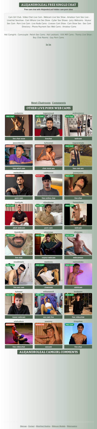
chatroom (48, 287)
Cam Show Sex (74, 23)
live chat (18, 257)
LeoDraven (78, 291)
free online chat (48, 198)
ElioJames (78, 232)
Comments (59, 102)
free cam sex (78, 168)
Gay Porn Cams (57, 37)
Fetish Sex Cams (37, 34)
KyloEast (18, 291)
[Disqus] (48, 387)
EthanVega (48, 232)
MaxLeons (48, 262)
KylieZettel (48, 143)
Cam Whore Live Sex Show (37, 20)
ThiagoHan (78, 321)
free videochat (78, 317)
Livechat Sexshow (15, 20)
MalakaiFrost (19, 172)
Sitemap (23, 426)
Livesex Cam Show (57, 23)
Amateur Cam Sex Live (77, 17)
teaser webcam (18, 317)
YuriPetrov (18, 113)
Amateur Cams (69, 26)
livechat (48, 138)
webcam (78, 138)
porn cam (19, 198)
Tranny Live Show (83, 34)
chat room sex (48, 168)
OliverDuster (48, 202)
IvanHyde (19, 202)
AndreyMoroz (78, 113)
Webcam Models (58, 426)
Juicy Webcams (76, 20)
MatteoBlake (78, 262)
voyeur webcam (48, 257)
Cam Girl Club (14, 17)
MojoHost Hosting (43, 426)
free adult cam (19, 168)
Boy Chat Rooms (40, 37)
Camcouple (23, 34)
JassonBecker (19, 143)
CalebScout (48, 172)
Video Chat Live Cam (32, 17)
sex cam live (48, 317)
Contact (31, 426)
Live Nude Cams (39, 23)
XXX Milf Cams (67, 34)
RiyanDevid (18, 232)
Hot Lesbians (53, 34)
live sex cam (19, 287)
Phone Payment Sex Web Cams (46, 26)
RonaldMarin (19, 262)
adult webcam (19, 227)
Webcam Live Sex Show (55, 17)
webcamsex (78, 257)
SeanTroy (48, 321)
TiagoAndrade (78, 143)
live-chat (78, 198)
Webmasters (72, 426)
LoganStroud (48, 113)
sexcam (48, 346)
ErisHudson (19, 321)
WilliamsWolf (48, 291)
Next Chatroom (41, 102)
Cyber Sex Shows (60, 20)
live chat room (19, 138)
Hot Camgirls (10, 34)
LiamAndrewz (78, 202)
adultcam (78, 287)
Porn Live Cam (23, 23)
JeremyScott (78, 172)
